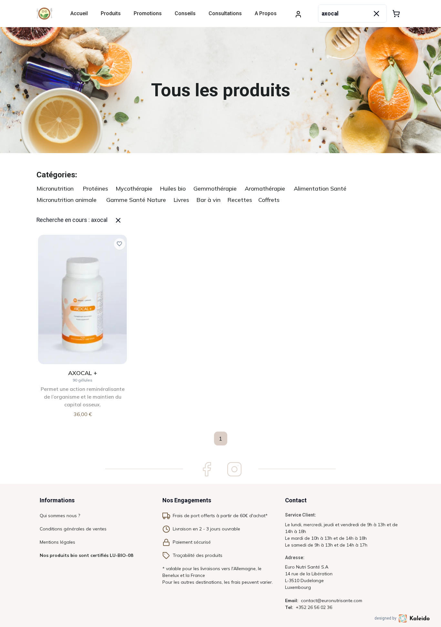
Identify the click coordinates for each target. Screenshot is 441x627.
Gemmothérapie (215, 188)
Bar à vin (208, 200)
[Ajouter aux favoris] (119, 244)
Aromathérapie (265, 188)
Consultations (225, 13)
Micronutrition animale (66, 200)
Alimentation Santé (320, 188)
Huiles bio (173, 188)
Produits (111, 13)
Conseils (185, 13)
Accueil (79, 13)
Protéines (95, 188)
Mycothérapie (134, 188)
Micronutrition (55, 188)
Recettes (239, 200)
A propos (266, 13)
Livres (181, 200)
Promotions (148, 13)
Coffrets (269, 200)
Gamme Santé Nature (136, 200)
